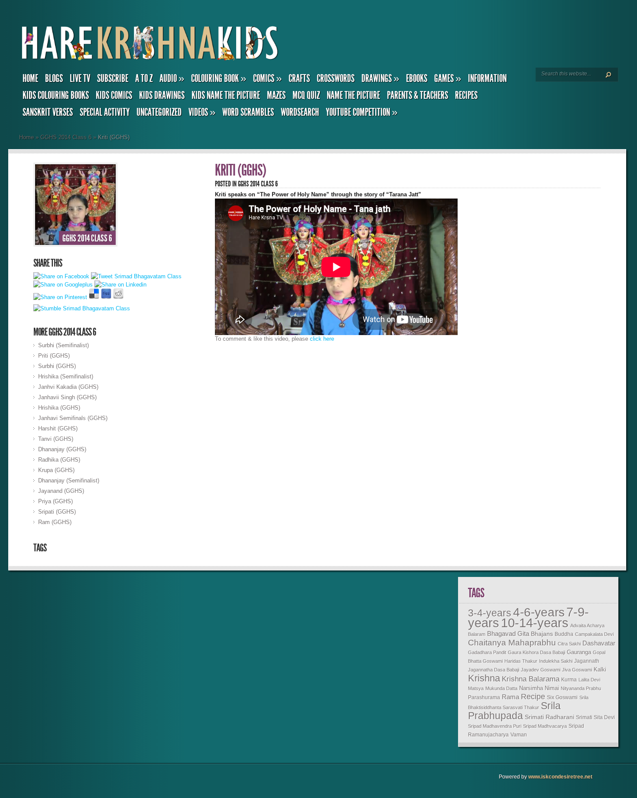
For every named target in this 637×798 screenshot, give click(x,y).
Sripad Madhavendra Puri (494, 726)
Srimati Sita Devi (595, 717)
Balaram (476, 634)
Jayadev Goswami (540, 669)
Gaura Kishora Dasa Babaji (536, 652)
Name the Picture (353, 95)
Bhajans (542, 633)
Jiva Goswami (577, 669)
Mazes (276, 95)
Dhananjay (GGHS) (62, 449)
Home (30, 78)
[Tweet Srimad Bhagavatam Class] (136, 276)
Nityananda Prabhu (581, 688)
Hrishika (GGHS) (59, 407)
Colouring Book (218, 78)
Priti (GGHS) (54, 355)
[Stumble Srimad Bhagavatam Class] (81, 308)
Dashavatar (598, 643)
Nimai (552, 688)
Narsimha (531, 688)
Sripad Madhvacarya (545, 726)
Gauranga (579, 652)
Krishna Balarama (530, 679)
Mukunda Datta (501, 688)
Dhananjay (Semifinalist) (68, 480)
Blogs (54, 78)
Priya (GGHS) (55, 501)
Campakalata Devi (594, 634)
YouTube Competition (361, 112)
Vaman (518, 735)
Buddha (564, 634)
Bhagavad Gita (508, 633)
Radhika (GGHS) (59, 459)
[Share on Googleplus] (63, 284)
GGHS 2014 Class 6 (65, 137)
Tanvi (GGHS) (55, 439)
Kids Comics (114, 95)
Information (487, 78)
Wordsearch (300, 112)
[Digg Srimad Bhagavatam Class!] (106, 297)
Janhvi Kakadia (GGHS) (68, 387)
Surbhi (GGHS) (57, 366)
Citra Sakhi (569, 643)
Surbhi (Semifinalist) (63, 345)
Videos (201, 112)
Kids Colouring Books (56, 95)
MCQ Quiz (306, 95)
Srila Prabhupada (514, 710)
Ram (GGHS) (55, 522)
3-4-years (489, 613)
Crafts (299, 78)
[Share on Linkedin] (120, 284)
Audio (171, 78)
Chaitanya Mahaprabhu (512, 642)
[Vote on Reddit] (118, 297)
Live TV (80, 78)
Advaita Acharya (587, 625)
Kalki (600, 670)
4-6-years (539, 612)
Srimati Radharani (549, 716)
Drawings (380, 78)
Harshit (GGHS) (58, 428)
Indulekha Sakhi (555, 661)
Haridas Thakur (520, 661)
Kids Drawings (162, 95)
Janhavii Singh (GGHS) (67, 397)
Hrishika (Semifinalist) (65, 376)
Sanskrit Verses (48, 112)
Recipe (533, 696)
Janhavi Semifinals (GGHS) (72, 418)
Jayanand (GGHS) (61, 491)
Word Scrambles (248, 112)
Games (447, 78)
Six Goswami (562, 697)
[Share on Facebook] (61, 276)
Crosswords (335, 78)
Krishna (484, 678)
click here (322, 338)
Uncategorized (159, 112)
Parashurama (484, 697)
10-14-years (535, 623)
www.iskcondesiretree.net (560, 777)
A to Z (144, 78)
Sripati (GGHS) (57, 511)
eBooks (416, 78)
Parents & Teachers (417, 95)
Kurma (569, 680)
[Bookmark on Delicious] (94, 297)
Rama (510, 696)
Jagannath (586, 661)
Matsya (476, 688)
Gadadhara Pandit (487, 652)
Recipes (466, 95)
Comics (267, 78)
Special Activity (105, 112)
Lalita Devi (589, 679)
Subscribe (112, 78)
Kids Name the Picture (226, 95)
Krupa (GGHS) (56, 470)
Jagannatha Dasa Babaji (493, 669)
